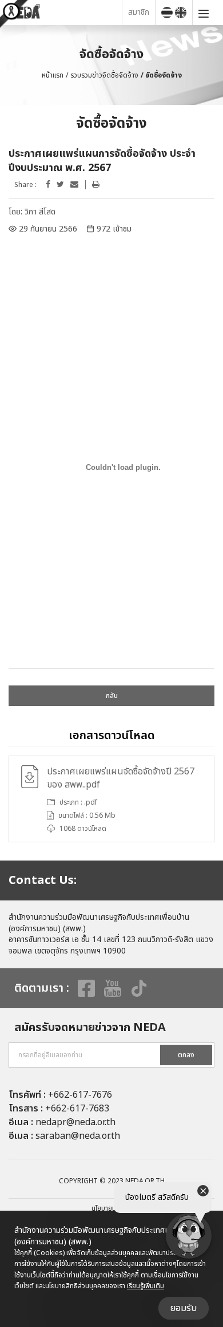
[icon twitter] (60, 184)
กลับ (112, 696)
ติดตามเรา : (41, 988)
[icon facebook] (48, 184)
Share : (25, 185)
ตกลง (186, 1055)
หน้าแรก (52, 75)
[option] (111, 799)
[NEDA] (64, 12)
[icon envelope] (74, 184)
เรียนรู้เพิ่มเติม (145, 1286)
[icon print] (95, 184)
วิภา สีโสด (40, 212)
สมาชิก (138, 12)
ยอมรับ (183, 1308)
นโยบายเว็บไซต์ (111, 1208)
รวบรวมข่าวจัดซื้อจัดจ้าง (104, 75)
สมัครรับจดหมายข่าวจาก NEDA (90, 1028)
